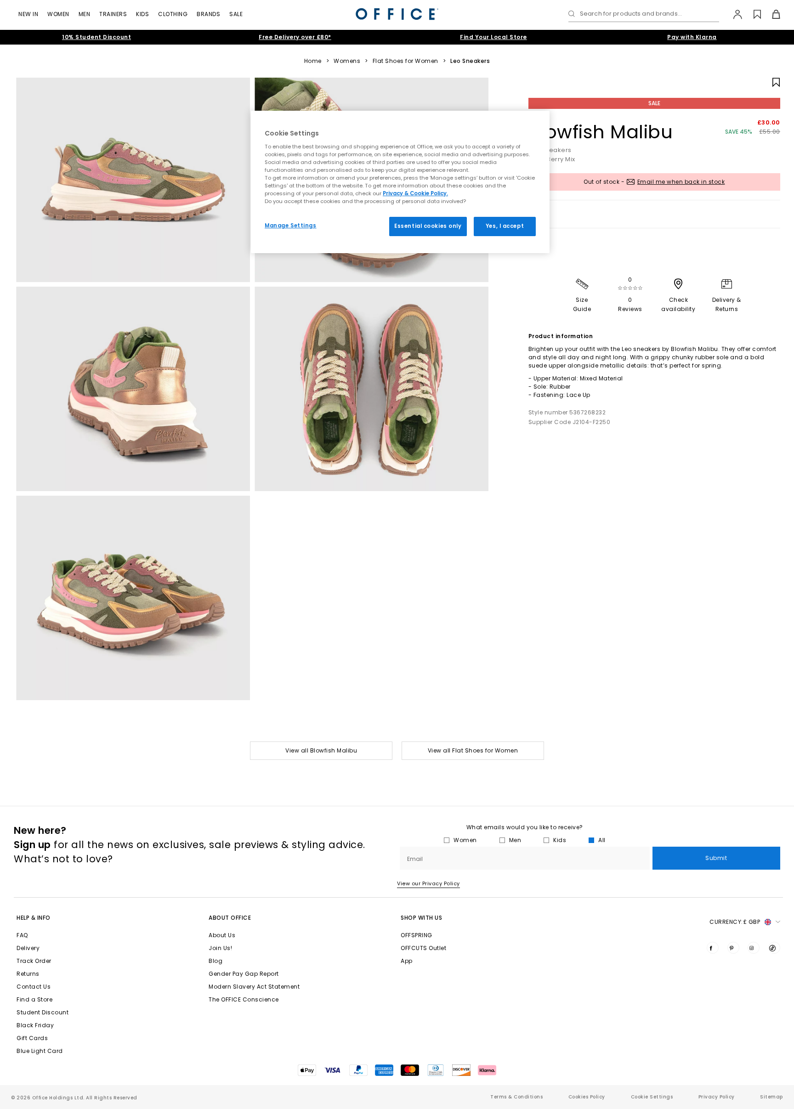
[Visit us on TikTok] (774, 948)
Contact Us (34, 986)
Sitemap (771, 1096)
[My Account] (733, 14)
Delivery (28, 948)
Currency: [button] (734, 922)
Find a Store (34, 999)
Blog (215, 961)
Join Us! (220, 948)
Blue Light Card (40, 1051)
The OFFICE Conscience (244, 999)
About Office (230, 918)
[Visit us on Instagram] (754, 948)
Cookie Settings (652, 1096)
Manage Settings (291, 225)
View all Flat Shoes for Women (473, 750)
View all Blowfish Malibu (321, 750)
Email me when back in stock (681, 182)
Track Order (34, 961)
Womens (347, 61)
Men (85, 14)
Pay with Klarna (692, 37)
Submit (716, 858)
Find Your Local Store (493, 37)
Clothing (172, 14)
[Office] (397, 14)
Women (58, 14)
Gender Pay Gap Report (244, 974)
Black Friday (35, 1025)
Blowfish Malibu (600, 132)
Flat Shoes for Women (405, 61)
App (407, 961)
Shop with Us (421, 918)
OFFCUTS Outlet (423, 948)
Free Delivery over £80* (295, 37)
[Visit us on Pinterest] (733, 948)
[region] (400, 182)
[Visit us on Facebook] (713, 948)
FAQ (22, 935)
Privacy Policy (716, 1096)
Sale (236, 14)
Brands (208, 14)
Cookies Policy (586, 1096)
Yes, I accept (505, 226)
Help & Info (34, 918)
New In (28, 14)
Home (313, 61)
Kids (142, 14)
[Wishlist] (752, 14)
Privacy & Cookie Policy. (415, 193)
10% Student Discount (96, 37)
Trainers (113, 14)
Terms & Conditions (516, 1096)
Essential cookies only (428, 226)
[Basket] (771, 14)
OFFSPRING (416, 935)
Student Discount (42, 1012)
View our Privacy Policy (428, 883)
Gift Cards (32, 1038)
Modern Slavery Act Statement (254, 986)
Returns (28, 974)
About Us (222, 935)
